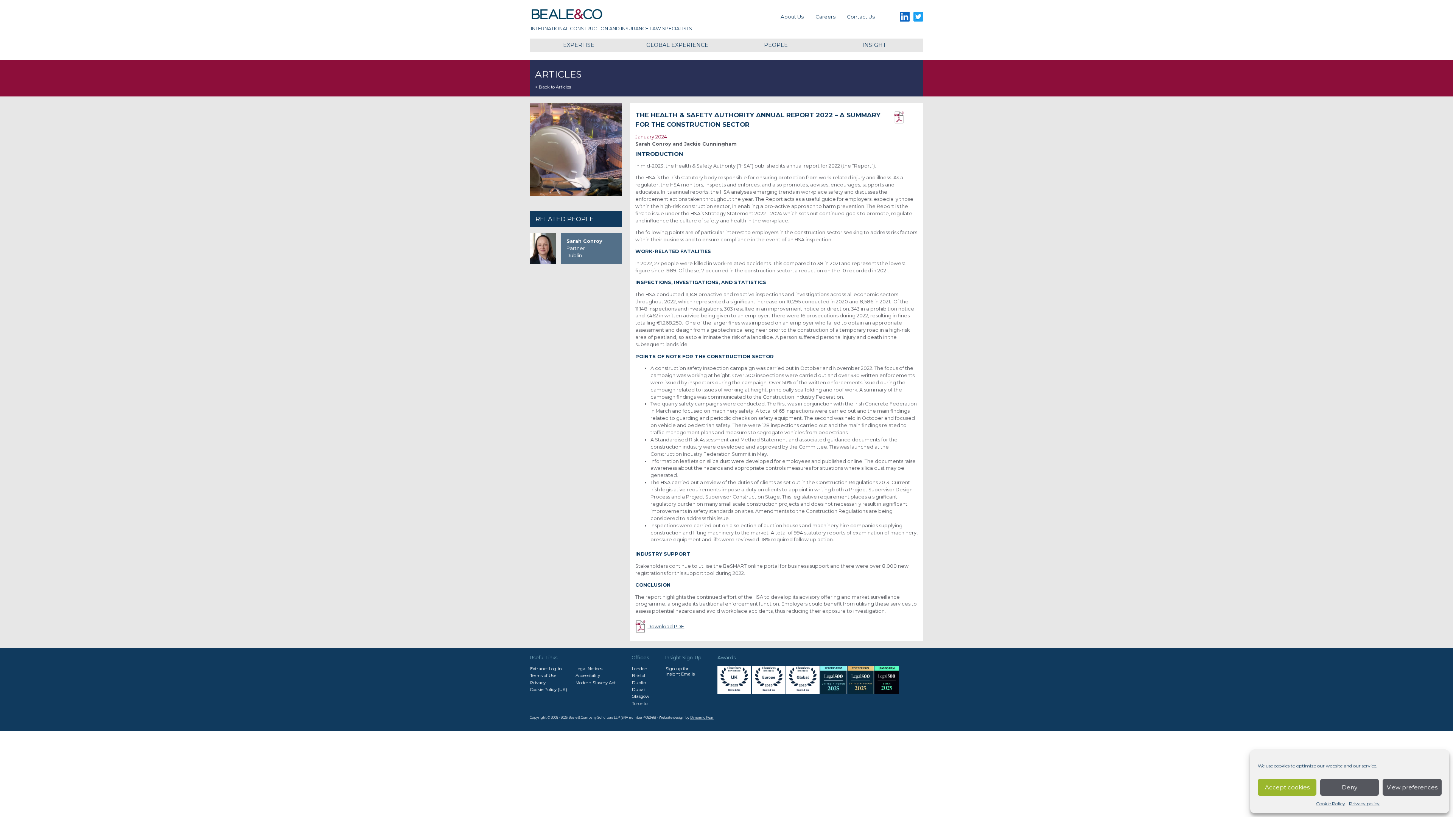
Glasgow (640, 696)
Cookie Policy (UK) (548, 689)
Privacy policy (1364, 803)
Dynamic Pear (702, 717)
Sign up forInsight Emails (680, 671)
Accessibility (588, 675)
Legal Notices (589, 668)
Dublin (639, 682)
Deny (1349, 787)
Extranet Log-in (546, 668)
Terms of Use (543, 675)
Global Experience (677, 45)
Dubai (638, 689)
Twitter (918, 17)
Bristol (638, 675)
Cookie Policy (1330, 803)
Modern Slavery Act (596, 682)
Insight (874, 45)
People (776, 45)
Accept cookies (1287, 787)
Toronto (639, 703)
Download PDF (906, 117)
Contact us (861, 17)
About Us (792, 17)
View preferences (1412, 787)
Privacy (538, 682)
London (639, 668)
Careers (825, 17)
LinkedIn (904, 17)
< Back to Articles (553, 87)
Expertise (578, 45)
